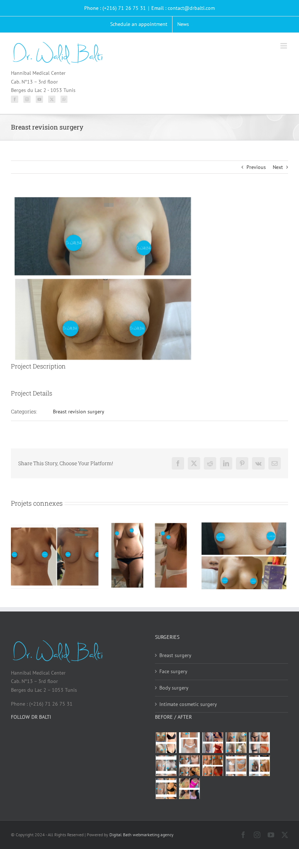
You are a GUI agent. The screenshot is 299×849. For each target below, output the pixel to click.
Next (278, 167)
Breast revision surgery (78, 411)
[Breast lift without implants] (236, 742)
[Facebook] (14, 99)
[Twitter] (51, 99)
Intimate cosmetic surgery (188, 704)
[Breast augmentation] (166, 742)
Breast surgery (175, 655)
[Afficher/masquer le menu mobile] (284, 46)
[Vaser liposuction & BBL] (213, 742)
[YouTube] (39, 99)
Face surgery (173, 671)
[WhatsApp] (64, 99)
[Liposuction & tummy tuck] (259, 742)
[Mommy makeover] (189, 742)
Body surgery (174, 687)
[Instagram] (27, 99)
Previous (256, 167)
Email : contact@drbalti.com (183, 8)
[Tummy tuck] (236, 765)
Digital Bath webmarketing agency (141, 834)
